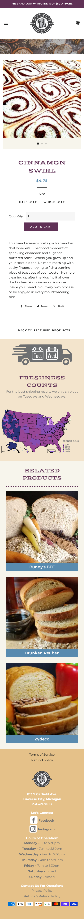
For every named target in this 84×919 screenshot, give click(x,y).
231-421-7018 (42, 804)
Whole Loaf (54, 202)
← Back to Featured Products (42, 330)
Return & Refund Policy (42, 896)
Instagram (46, 829)
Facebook (46, 820)
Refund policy (42, 760)
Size (42, 194)
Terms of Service (42, 754)
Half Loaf (28, 202)
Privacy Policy (42, 890)
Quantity (16, 216)
